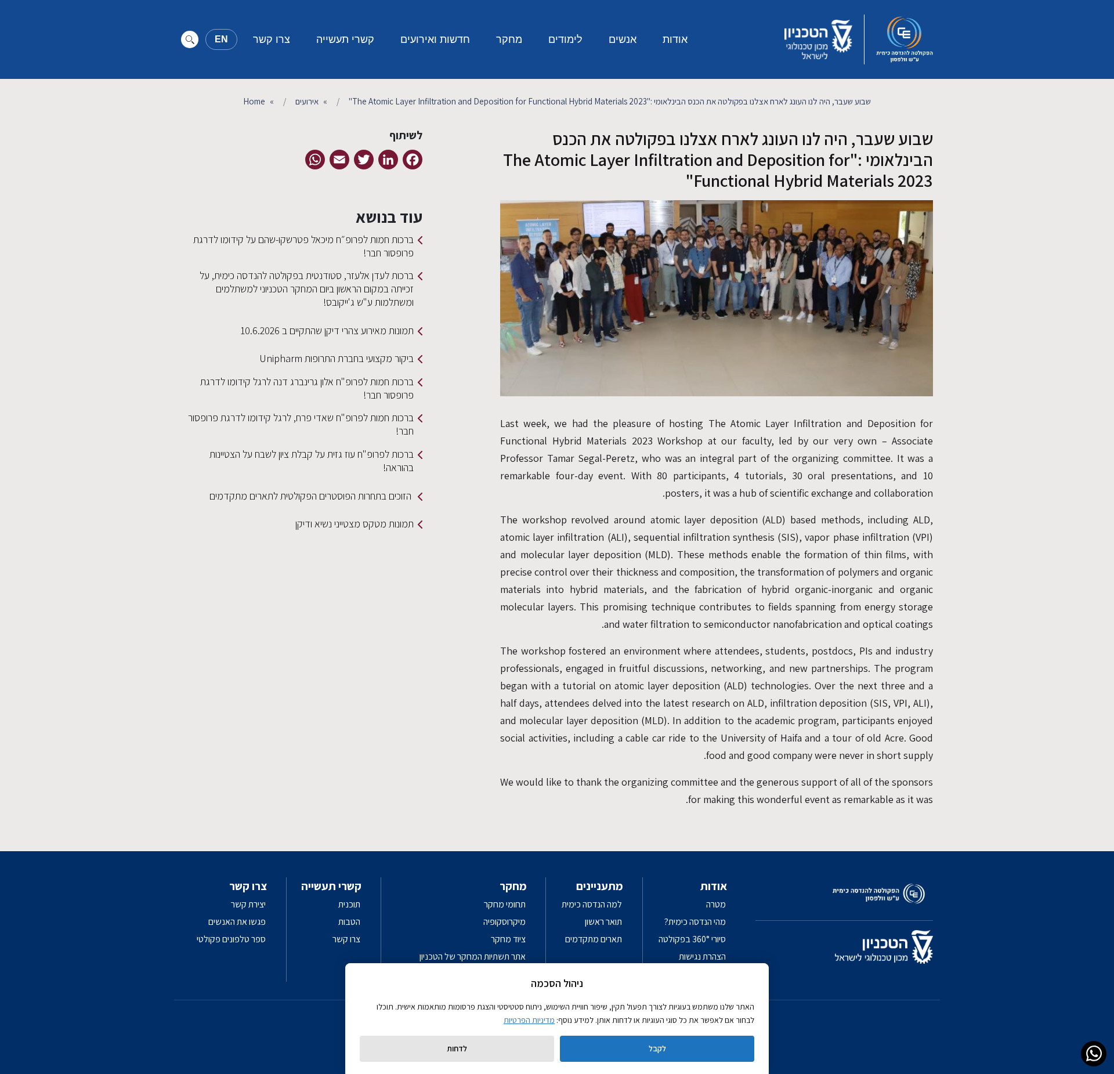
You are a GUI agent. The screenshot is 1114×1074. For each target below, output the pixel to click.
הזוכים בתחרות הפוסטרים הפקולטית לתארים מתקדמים (311, 495)
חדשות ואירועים (435, 39)
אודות (675, 39)
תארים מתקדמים (593, 939)
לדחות (457, 1048)
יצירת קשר (248, 904)
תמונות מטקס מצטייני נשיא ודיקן (354, 523)
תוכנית (349, 904)
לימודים (565, 39)
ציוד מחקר (508, 939)
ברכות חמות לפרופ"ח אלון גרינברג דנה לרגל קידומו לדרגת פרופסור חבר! (307, 388)
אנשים (622, 39)
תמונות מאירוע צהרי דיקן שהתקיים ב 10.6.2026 (327, 330)
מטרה (716, 904)
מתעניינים (599, 886)
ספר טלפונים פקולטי (231, 939)
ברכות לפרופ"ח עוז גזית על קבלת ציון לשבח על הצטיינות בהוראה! (311, 460)
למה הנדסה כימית (592, 904)
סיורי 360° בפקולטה (692, 939)
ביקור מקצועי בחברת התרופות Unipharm (336, 358)
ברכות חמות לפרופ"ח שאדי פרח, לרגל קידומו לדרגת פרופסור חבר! (301, 424)
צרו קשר (271, 39)
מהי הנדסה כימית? (695, 922)
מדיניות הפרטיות (529, 1020)
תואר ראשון (603, 922)
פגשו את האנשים (237, 922)
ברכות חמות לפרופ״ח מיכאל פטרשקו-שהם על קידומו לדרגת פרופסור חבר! (303, 246)
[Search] (189, 39)
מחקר (509, 39)
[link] (1093, 1053)
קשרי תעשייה (345, 39)
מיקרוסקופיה (504, 922)
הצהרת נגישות (702, 956)
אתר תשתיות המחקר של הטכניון (472, 956)
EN (221, 39)
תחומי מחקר (505, 904)
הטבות (349, 922)
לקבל (657, 1048)
